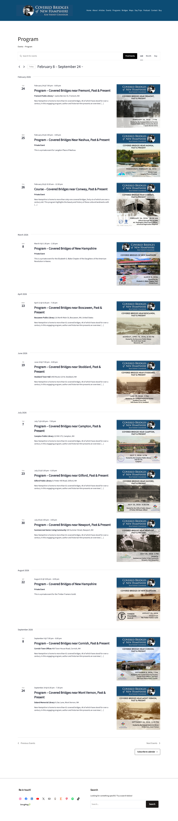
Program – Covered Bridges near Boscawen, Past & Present (68, 310)
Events (20, 46)
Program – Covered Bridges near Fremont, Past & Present (72, 90)
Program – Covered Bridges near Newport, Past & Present (72, 524)
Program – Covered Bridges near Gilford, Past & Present (71, 475)
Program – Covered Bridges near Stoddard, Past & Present (67, 369)
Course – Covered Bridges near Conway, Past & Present (71, 189)
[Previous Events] (19, 66)
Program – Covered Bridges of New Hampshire (65, 248)
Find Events (130, 56)
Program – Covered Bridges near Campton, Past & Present (67, 428)
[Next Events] (24, 66)
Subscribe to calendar (146, 751)
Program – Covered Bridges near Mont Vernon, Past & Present (70, 695)
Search (152, 804)
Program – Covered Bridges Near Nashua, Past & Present (72, 139)
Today (31, 66)
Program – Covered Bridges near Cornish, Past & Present (71, 643)
